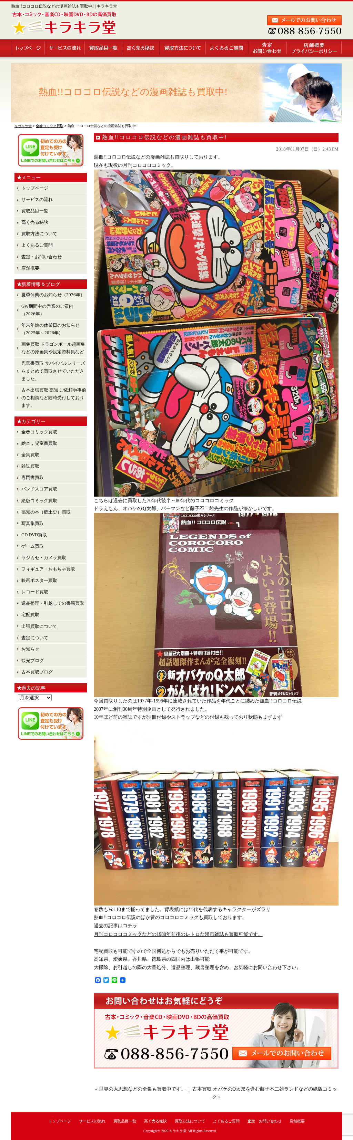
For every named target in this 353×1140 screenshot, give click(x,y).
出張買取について (39, 626)
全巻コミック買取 (39, 431)
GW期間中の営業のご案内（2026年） (47, 310)
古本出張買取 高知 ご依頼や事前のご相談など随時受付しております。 (53, 397)
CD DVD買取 (34, 534)
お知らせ (30, 649)
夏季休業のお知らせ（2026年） (53, 294)
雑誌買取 (30, 466)
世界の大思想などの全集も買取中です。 (142, 1089)
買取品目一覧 (103, 48)
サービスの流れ (65, 48)
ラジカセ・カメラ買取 (43, 557)
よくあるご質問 (227, 48)
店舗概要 (314, 48)
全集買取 (30, 454)
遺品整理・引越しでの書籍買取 (52, 603)
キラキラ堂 (177, 1131)
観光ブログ (32, 660)
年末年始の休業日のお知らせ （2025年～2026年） (50, 329)
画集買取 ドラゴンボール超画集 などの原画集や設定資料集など (53, 348)
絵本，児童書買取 (39, 443)
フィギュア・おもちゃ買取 (48, 569)
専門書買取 (32, 477)
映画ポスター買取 (39, 580)
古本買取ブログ (37, 671)
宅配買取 (30, 614)
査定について (34, 637)
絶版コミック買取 (39, 500)
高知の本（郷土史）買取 (46, 512)
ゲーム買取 (32, 546)
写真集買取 (32, 523)
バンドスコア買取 (39, 488)
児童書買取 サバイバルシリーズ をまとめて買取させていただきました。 (53, 371)
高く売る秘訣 (141, 48)
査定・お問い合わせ (268, 48)
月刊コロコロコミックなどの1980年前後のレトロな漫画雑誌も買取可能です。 (178, 934)
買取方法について (183, 48)
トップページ (28, 48)
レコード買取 (34, 591)
